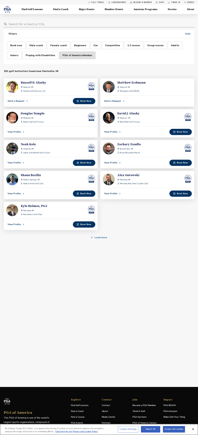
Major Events (86, 9)
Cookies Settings (128, 429)
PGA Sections (139, 416)
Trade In (174, 2)
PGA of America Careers (145, 423)
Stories (172, 9)
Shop (160, 2)
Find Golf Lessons (32, 9)
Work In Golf (139, 411)
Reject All (150, 429)
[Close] (193, 429)
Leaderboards (119, 2)
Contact (106, 405)
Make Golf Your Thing (174, 417)
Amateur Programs (145, 9)
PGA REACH (170, 405)
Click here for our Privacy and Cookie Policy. (76, 431)
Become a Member (142, 2)
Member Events (114, 9)
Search (190, 2)
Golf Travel (97, 2)
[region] (99, 429)
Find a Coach (60, 9)
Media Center (108, 417)
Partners (106, 422)
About (190, 9)
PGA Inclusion (170, 411)
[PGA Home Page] (7, 9)
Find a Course (77, 416)
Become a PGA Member (144, 405)
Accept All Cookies (174, 429)
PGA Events (77, 422)
